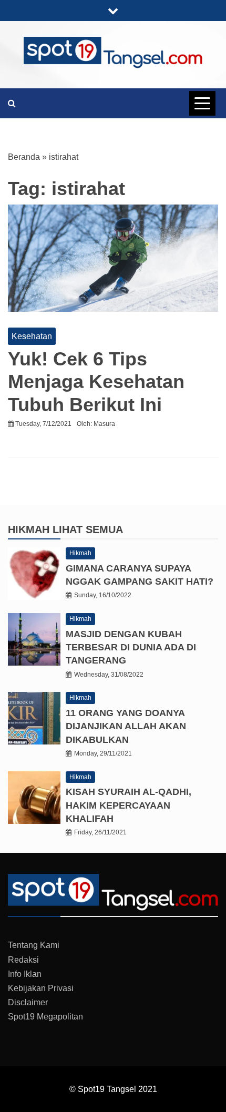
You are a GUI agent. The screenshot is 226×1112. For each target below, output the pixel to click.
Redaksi (23, 959)
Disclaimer (28, 1002)
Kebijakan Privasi (41, 988)
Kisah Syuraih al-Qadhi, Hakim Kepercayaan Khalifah (128, 805)
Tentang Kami (33, 945)
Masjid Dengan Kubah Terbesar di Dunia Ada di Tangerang (131, 647)
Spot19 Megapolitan (45, 1016)
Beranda (24, 156)
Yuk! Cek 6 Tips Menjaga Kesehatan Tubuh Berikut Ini (96, 381)
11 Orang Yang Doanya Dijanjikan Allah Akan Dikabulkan (126, 726)
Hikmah (30, 529)
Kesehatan (32, 336)
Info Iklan (25, 974)
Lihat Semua (88, 529)
